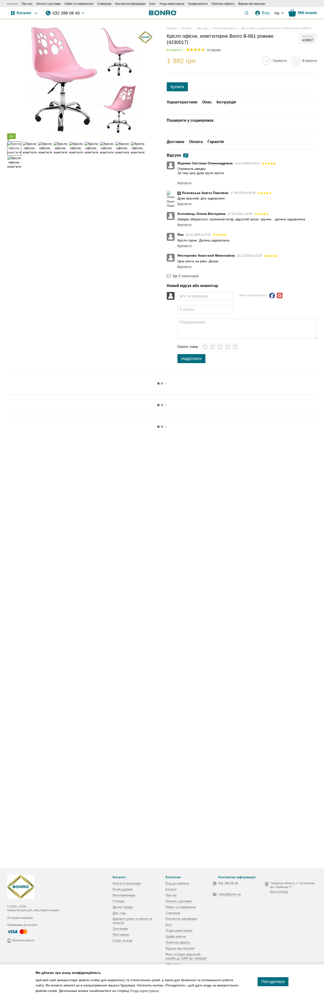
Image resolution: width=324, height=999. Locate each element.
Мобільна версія (22, 940)
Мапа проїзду (279, 891)
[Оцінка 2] (213, 346)
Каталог (12, 3)
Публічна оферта (223, 3)
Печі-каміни (121, 934)
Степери (119, 901)
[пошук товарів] (246, 13)
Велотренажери (124, 895)
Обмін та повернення (79, 3)
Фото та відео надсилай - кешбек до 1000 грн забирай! (186, 956)
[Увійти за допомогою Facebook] (272, 295)
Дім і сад (119, 913)
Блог (152, 3)
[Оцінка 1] (206, 346)
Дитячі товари (123, 907)
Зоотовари (120, 928)
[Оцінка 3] (221, 346)
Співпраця (104, 3)
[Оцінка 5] (236, 346)
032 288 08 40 (66, 13)
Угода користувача (171, 3)
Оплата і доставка (48, 3)
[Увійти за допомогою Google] (279, 295)
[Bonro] (145, 37)
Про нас (27, 3)
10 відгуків (214, 50)
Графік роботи (198, 3)
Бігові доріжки (123, 889)
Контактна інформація (130, 3)
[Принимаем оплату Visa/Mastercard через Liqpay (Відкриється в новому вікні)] (17, 931)
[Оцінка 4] (228, 346)
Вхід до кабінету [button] (177, 883)
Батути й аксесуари (127, 883)
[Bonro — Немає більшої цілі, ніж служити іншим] (20, 886)
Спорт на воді (122, 940)
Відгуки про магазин (251, 3)
